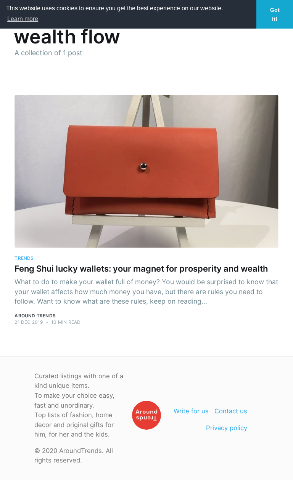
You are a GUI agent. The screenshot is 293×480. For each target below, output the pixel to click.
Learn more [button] (22, 19)
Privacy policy (226, 428)
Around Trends (35, 315)
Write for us (191, 411)
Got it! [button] (275, 14)
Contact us (230, 411)
